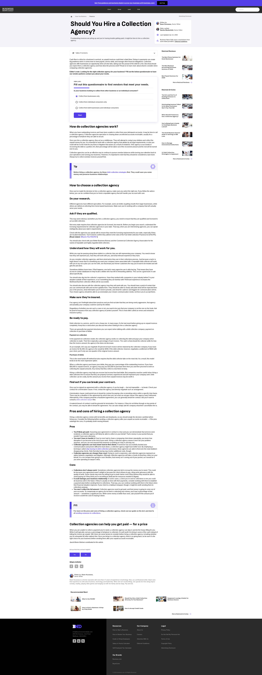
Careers (139, 634)
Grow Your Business (80, 16)
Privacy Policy (165, 630)
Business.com (117, 659)
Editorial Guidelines (181, 41)
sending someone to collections (88, 513)
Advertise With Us (142, 639)
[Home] (9, 9)
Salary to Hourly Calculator (121, 643)
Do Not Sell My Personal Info (170, 634)
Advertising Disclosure (168, 648)
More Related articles (181, 159)
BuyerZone (116, 663)
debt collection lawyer (84, 400)
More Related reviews (181, 82)
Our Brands (117, 655)
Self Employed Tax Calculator (122, 648)
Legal (163, 626)
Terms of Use (165, 639)
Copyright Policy (166, 643)
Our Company (142, 626)
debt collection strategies (117, 172)
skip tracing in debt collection (97, 449)
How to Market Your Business (122, 634)
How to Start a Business (120, 630)
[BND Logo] (81, 627)
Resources (117, 626)
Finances (92, 16)
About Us (140, 630)
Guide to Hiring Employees (121, 639)
